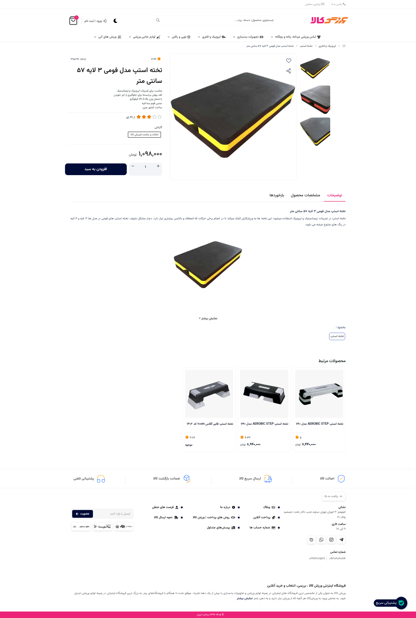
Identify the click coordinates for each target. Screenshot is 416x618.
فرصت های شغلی (163, 507)
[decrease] (133, 167)
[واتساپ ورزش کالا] (321, 540)
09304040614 (337, 559)
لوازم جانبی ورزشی (144, 37)
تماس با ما (337, 4)
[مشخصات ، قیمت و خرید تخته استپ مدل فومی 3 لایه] (324, 573)
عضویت (84, 514)
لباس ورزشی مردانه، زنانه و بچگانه (295, 37)
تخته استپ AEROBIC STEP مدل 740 (264, 424)
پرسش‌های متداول (218, 528)
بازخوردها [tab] (277, 195)
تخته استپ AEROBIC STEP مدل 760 (319, 424)
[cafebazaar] (123, 526)
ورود (99, 21)
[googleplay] (102, 526)
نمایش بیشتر (208, 318)
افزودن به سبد (95, 169)
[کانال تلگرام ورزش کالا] (341, 540)
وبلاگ (266, 507)
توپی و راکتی (179, 37)
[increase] (158, 167)
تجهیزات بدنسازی (247, 37)
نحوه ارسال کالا (163, 517)
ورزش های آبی (107, 37)
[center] (157, 20)
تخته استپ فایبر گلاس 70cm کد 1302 (210, 424)
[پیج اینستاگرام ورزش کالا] (331, 540)
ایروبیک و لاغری (211, 37)
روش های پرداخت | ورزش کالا (211, 517)
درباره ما (225, 507)
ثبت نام (89, 21)
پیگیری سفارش (313, 4)
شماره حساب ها (260, 528)
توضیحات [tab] (334, 195)
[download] (81, 526)
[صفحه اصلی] (344, 46)
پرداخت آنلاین (261, 517)
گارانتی (158, 127)
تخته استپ (306, 46)
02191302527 (317, 559)
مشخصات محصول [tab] (305, 195)
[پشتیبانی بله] (311, 540)
